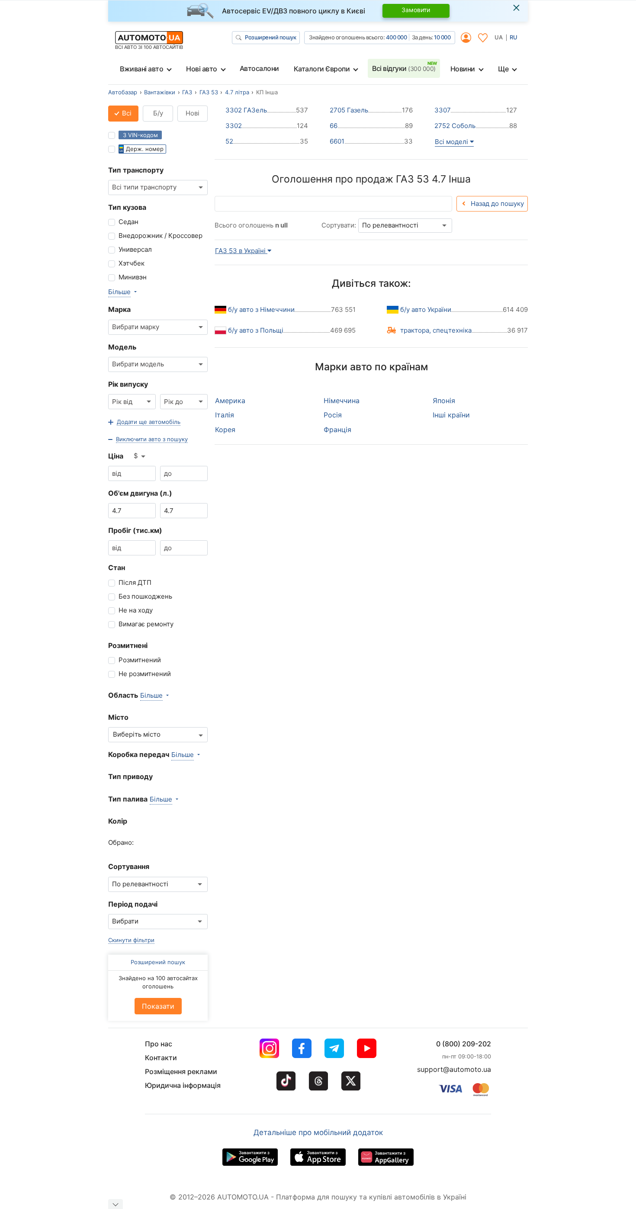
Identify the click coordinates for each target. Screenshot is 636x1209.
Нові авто (201, 68)
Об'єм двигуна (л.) (140, 493)
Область (123, 695)
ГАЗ (187, 92)
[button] (144, 422)
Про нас (158, 1043)
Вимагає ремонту (146, 624)
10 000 (442, 37)
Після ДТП (135, 582)
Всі (126, 113)
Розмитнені (128, 645)
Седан (128, 222)
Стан (116, 567)
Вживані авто (141, 68)
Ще (503, 68)
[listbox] (140, 456)
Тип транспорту (136, 170)
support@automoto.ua (454, 1069)
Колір (117, 821)
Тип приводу (130, 776)
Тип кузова (127, 207)
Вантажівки (159, 92)
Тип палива (128, 799)
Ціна (115, 456)
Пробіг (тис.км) (135, 530)
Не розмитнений (145, 674)
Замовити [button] (416, 9)
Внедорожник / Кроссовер (160, 235)
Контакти (161, 1057)
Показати (158, 1006)
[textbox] (141, 735)
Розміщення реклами (181, 1071)
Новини (462, 68)
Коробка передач (138, 754)
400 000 (396, 37)
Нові (192, 113)
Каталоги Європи (322, 68)
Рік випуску (128, 384)
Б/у (158, 113)
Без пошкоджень (145, 596)
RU (513, 37)
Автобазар (122, 92)
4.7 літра (237, 92)
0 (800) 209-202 (463, 1043)
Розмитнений (140, 660)
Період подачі (132, 904)
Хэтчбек (132, 263)
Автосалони (259, 68)
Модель (122, 347)
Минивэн (133, 277)
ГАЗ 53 (208, 92)
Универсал (135, 249)
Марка (119, 309)
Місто (118, 717)
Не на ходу (136, 610)
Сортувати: (338, 225)
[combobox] (158, 187)
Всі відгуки (404, 68)
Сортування (128, 866)
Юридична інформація (183, 1085)
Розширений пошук (270, 37)
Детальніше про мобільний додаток (318, 1132)
